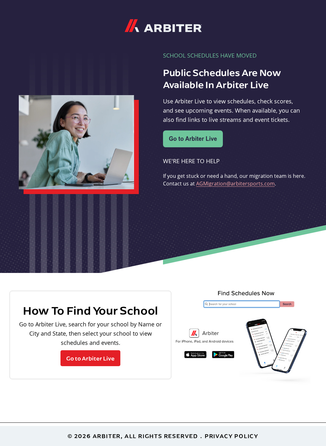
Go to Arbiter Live (90, 358)
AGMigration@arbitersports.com (235, 183)
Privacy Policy (232, 436)
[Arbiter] (163, 25)
